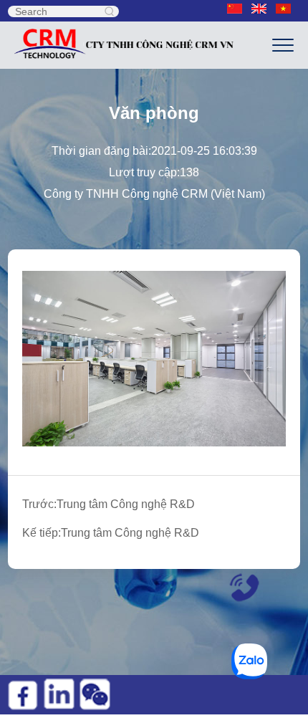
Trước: (108, 504)
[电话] (238, 585)
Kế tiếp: (110, 533)
